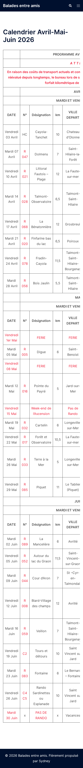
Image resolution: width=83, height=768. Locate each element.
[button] (70, 5)
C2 (25, 654)
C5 (25, 698)
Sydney (44, 761)
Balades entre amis (21, 5)
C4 (25, 693)
